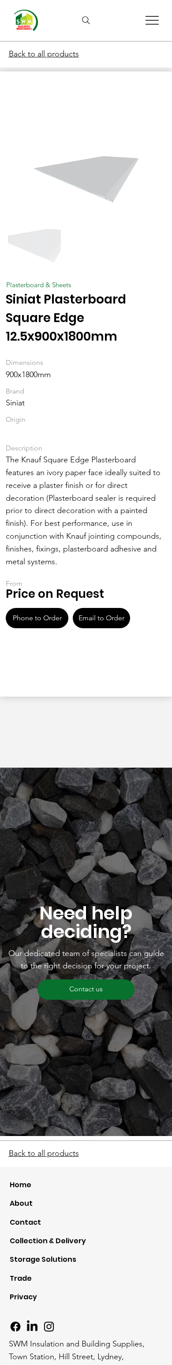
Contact (25, 1222)
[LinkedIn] (32, 1326)
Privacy (23, 1297)
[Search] (86, 20)
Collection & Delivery (48, 1241)
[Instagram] (49, 1326)
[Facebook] (15, 1326)
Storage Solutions (43, 1259)
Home (20, 1185)
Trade (21, 1278)
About (21, 1203)
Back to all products (44, 54)
